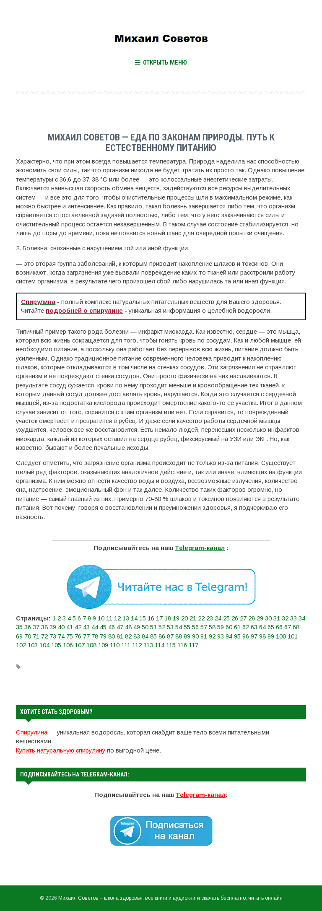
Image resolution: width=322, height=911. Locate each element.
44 (94, 627)
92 (212, 636)
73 (52, 636)
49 (136, 627)
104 (44, 645)
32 (285, 618)
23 (209, 618)
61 (237, 627)
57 (203, 627)
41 (69, 627)
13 (125, 618)
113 (148, 645)
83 (136, 636)
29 (260, 618)
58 (212, 627)
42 (78, 627)
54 (178, 627)
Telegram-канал (200, 548)
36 (27, 627)
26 (234, 618)
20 (184, 618)
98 (262, 636)
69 (19, 636)
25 (226, 618)
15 (142, 618)
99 (270, 636)
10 (101, 618)
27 (243, 618)
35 (19, 627)
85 (153, 636)
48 (128, 627)
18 (167, 618)
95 (237, 636)
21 (193, 618)
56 (195, 627)
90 (195, 636)
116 (182, 645)
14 (134, 618)
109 (103, 645)
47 (120, 627)
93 (220, 636)
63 (254, 627)
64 (262, 627)
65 (270, 627)
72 (44, 636)
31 (276, 618)
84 (145, 636)
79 (103, 636)
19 (176, 618)
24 (218, 618)
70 (27, 636)
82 (128, 636)
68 (296, 627)
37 (36, 627)
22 (201, 618)
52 (161, 627)
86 (161, 636)
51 (153, 627)
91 (203, 636)
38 (44, 627)
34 (302, 618)
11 (109, 618)
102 (21, 645)
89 (187, 636)
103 (33, 645)
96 (245, 636)
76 (78, 636)
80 (111, 636)
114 (159, 645)
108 (91, 645)
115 (171, 645)
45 (103, 627)
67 (287, 627)
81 (120, 636)
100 (281, 636)
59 (220, 627)
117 (193, 645)
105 (56, 645)
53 (170, 627)
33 (293, 618)
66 (279, 627)
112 (137, 645)
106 (68, 645)
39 (52, 627)
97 (254, 636)
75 (69, 636)
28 (251, 618)
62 (245, 627)
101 (293, 636)
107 (80, 645)
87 (170, 636)
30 (268, 618)
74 (61, 636)
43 (86, 627)
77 (86, 636)
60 (229, 627)
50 (145, 627)
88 (178, 636)
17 (159, 618)
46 (111, 627)
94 (229, 636)
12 (117, 618)
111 (125, 645)
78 (94, 636)
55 (187, 627)
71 (36, 636)
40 (61, 627)
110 (114, 645)
